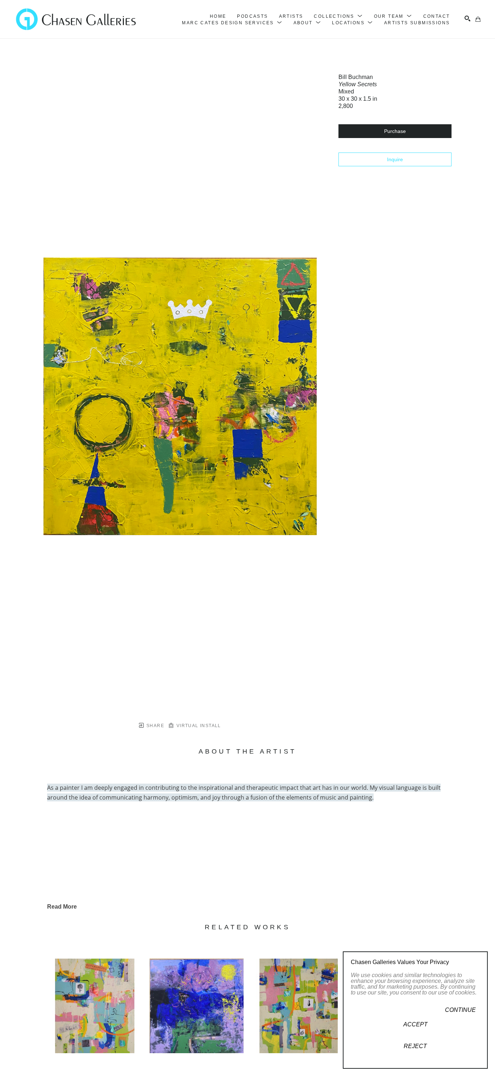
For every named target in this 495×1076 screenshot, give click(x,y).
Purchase (395, 131)
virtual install (198, 725)
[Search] (467, 18)
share (154, 725)
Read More (62, 907)
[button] (338, 16)
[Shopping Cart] (478, 19)
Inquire (395, 159)
